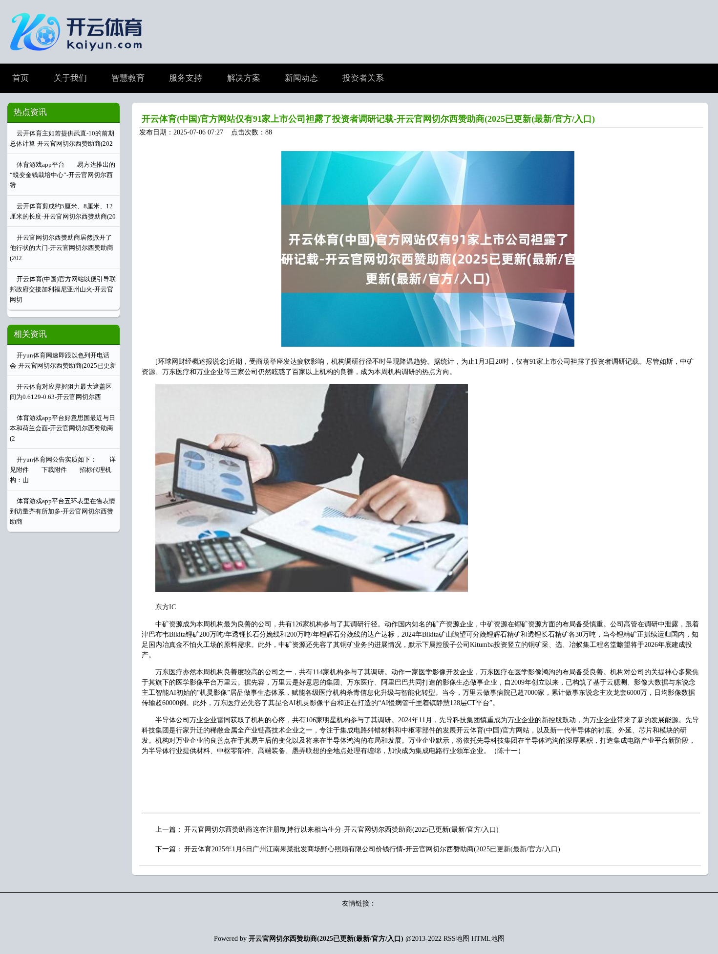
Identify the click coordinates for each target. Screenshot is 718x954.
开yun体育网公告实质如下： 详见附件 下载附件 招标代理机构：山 (63, 470)
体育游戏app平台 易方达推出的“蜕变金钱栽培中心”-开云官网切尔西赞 (62, 175)
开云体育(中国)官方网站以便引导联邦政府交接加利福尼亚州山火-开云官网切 (63, 289)
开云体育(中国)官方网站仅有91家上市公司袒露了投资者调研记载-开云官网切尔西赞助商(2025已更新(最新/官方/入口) (368, 119)
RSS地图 (456, 938)
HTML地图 (488, 938)
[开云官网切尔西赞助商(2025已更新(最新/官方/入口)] (78, 55)
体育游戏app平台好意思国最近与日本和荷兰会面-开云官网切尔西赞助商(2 (62, 428)
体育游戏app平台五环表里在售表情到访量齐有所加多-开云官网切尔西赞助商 (62, 511)
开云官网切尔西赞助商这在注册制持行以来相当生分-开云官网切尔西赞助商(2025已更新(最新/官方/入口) (341, 829)
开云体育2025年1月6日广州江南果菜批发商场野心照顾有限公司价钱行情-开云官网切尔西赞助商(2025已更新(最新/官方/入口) (372, 849)
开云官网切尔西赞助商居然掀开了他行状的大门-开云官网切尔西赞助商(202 (61, 248)
